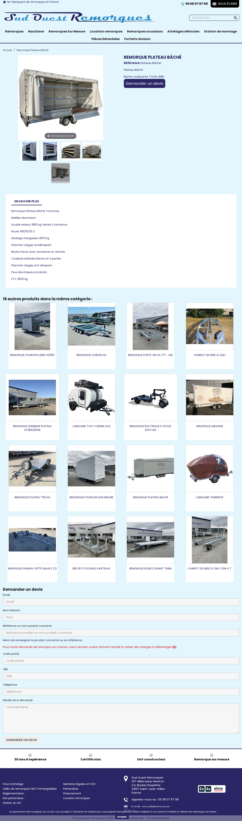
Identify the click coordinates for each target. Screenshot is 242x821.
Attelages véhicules (183, 31)
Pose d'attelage (13, 784)
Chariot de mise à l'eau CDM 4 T (209, 568)
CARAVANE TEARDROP (209, 497)
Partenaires (70, 789)
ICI (174, 647)
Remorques (14, 31)
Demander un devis (144, 83)
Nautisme (36, 31)
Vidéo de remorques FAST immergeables (30, 789)
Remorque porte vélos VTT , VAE (150, 355)
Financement (72, 793)
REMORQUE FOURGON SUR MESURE (91, 497)
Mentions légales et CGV (79, 784)
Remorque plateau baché (150, 497)
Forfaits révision (137, 39)
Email (6, 595)
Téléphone (10, 685)
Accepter (122, 817)
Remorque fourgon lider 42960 (32, 355)
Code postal (11, 654)
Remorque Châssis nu (91, 355)
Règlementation (13, 793)
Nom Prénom (11, 610)
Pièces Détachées (106, 39)
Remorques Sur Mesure (67, 31)
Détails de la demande (18, 700)
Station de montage (220, 31)
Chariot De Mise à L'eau (209, 355)
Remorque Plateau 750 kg (32, 497)
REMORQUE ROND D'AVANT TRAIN (150, 568)
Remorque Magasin (209, 426)
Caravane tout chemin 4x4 (91, 426)
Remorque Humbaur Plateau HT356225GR (32, 428)
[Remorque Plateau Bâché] (29, 152)
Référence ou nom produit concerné (27, 626)
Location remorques (106, 31)
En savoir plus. (225, 811)
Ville (5, 669)
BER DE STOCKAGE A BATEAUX (91, 568)
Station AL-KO (12, 803)
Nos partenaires (13, 798)
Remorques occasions (145, 31)
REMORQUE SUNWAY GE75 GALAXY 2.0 (32, 568)
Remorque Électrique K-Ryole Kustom (150, 428)
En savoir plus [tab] (26, 201)
